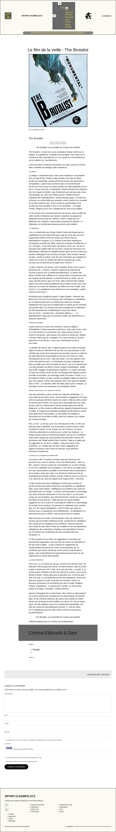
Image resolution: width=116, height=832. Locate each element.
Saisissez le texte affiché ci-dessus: (23, 749)
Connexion (106, 16)
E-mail (7, 723)
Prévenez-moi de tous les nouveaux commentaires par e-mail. (24, 757)
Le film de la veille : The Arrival (98, 674)
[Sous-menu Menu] (67, 8)
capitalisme (70, 826)
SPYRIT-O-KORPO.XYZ (31, 16)
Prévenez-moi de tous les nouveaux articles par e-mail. (22, 761)
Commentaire (9, 693)
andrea (36, 129)
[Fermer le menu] (59, 3)
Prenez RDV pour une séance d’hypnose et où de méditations (58, 33)
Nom (6, 715)
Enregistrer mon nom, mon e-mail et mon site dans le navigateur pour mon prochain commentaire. (34, 740)
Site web (7, 731)
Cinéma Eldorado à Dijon (53, 632)
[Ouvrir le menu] (54, 15)
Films (42, 129)
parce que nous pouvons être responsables (17, 826)
